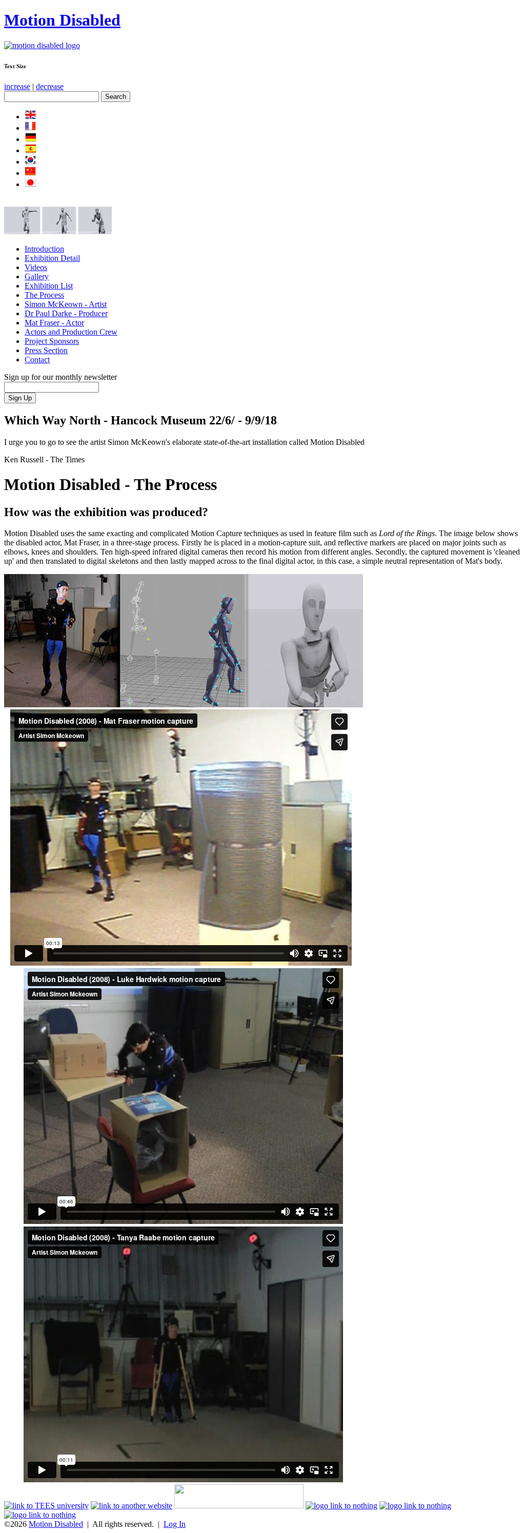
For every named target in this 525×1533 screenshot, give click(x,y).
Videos (36, 267)
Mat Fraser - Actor (54, 322)
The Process (44, 295)
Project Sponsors (52, 341)
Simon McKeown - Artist (66, 304)
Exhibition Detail (52, 258)
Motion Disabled (62, 20)
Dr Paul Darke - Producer (66, 313)
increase (17, 86)
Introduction (44, 248)
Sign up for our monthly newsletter (60, 377)
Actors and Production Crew (71, 332)
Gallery (37, 276)
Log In (175, 1524)
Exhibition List (49, 285)
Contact (37, 359)
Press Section (46, 350)
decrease (50, 86)
